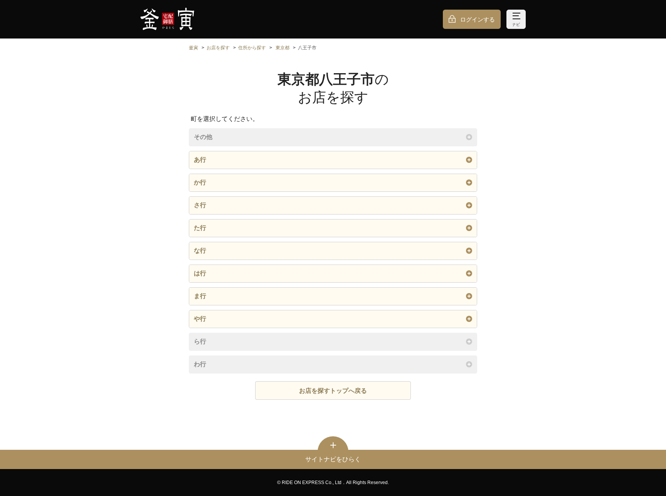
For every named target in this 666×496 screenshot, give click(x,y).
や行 (200, 318)
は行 (200, 273)
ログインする (477, 19)
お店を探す (218, 47)
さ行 (200, 205)
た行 (200, 228)
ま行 (200, 296)
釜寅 (193, 47)
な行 (200, 250)
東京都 (282, 47)
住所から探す (252, 47)
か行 (200, 182)
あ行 (200, 159)
